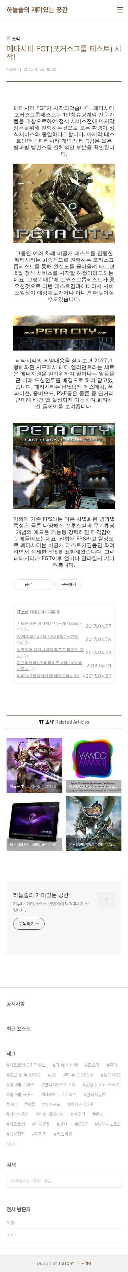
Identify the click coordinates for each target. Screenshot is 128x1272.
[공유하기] (38, 585)
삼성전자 (17, 1134)
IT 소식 (22, 611)
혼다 (113, 1065)
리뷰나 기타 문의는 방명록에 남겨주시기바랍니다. (51, 907)
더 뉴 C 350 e (80, 1075)
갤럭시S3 (112, 1075)
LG (53, 1075)
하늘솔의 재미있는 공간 (37, 10)
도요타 (93, 1065)
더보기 (11, 1144)
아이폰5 (42, 1124)
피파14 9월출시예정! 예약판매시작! (48, 675)
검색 (115, 1181)
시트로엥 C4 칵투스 (27, 1065)
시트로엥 (17, 1124)
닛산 (63, 1124)
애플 (31, 1104)
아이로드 (52, 1104)
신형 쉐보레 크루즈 (102, 1084)
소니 (13, 1104)
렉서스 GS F (81, 1104)
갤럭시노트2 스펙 (59, 1084)
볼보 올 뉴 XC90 (25, 1075)
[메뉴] (120, 10)
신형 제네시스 (51, 1114)
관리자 (86, 1263)
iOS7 (82, 1124)
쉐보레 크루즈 (21, 1094)
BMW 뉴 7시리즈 (60, 1094)
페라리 (41, 1134)
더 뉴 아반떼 (66, 1065)
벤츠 (99, 1114)
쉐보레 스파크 (21, 1084)
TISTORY (66, 1263)
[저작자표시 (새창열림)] (85, 584)
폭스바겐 (64, 1134)
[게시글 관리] (46, 585)
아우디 (79, 1114)
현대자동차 (96, 1094)
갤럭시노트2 (108, 1124)
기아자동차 (19, 1114)
